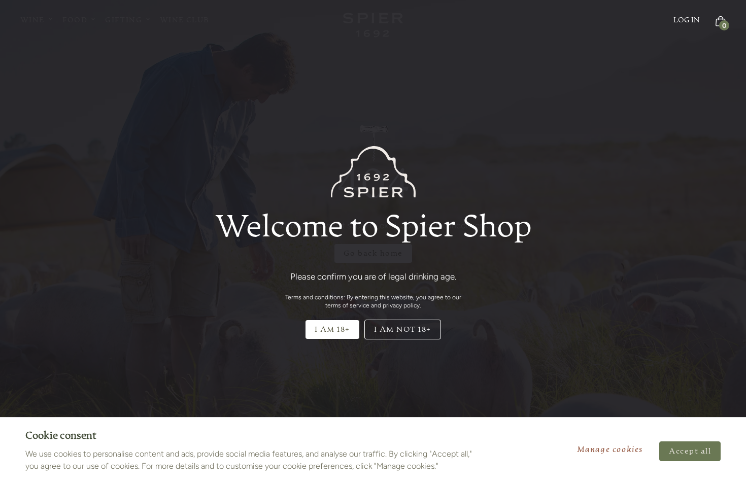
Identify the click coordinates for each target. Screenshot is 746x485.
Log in (686, 20)
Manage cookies (610, 450)
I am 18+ (332, 329)
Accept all (690, 451)
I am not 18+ (402, 329)
